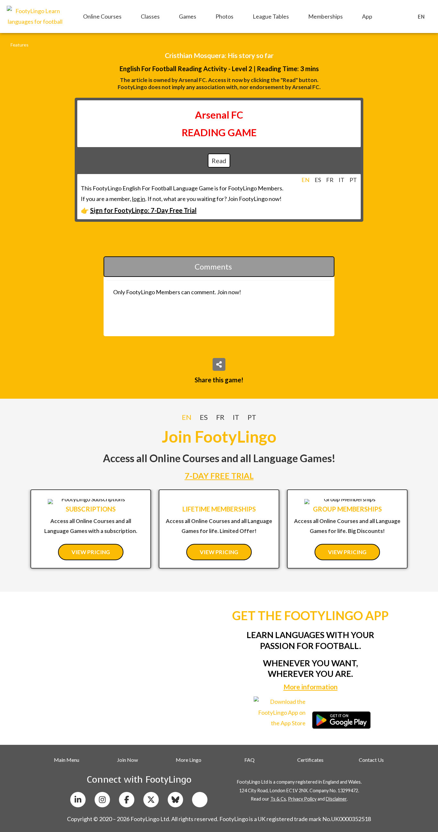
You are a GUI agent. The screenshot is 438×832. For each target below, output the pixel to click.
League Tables (271, 16)
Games (187, 16)
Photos (224, 16)
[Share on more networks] (219, 364)
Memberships (325, 16)
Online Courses (102, 16)
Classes (150, 16)
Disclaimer (336, 799)
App (367, 16)
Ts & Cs (278, 799)
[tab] (305, 179)
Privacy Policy (302, 799)
